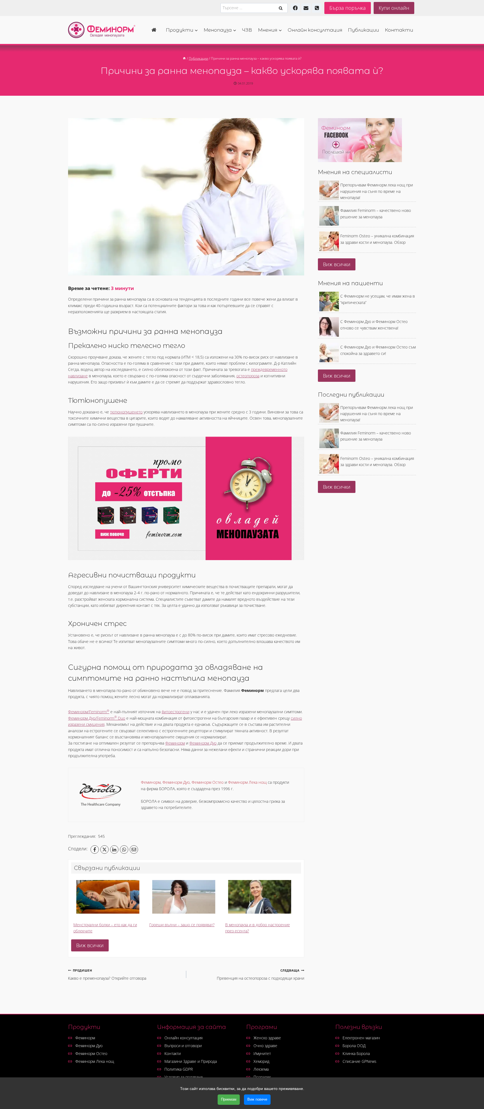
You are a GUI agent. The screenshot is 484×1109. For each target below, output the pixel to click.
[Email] (134, 849)
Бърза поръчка (347, 7)
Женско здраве (267, 1037)
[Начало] (156, 30)
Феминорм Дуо (203, 743)
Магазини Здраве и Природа (190, 1061)
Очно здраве (265, 1045)
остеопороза (247, 375)
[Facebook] (295, 8)
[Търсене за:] (254, 7)
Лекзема (261, 1069)
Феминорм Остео (91, 1053)
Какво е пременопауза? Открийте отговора (107, 974)
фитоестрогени (175, 711)
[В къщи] (184, 58)
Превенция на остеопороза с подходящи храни (260, 974)
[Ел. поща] (306, 8)
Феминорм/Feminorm (88, 711)
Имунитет (262, 1053)
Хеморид (261, 1061)
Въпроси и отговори (183, 1045)
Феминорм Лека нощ (94, 1061)
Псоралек (262, 1077)
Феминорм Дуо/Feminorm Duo (96, 718)
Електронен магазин (361, 1037)
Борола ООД (354, 1045)
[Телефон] (317, 8)
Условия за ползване (183, 1077)
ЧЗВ (247, 30)
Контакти (399, 30)
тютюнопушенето (126, 412)
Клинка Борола (356, 1053)
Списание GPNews (359, 1061)
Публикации (363, 30)
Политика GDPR (178, 1069)
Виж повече (257, 1099)
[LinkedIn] (114, 849)
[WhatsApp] (124, 849)
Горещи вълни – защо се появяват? (182, 924)
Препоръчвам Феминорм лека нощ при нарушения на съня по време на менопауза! (376, 191)
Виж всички (90, 945)
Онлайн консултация (315, 30)
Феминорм (175, 743)
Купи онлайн (394, 7)
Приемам (228, 1099)
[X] (104, 849)
